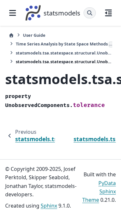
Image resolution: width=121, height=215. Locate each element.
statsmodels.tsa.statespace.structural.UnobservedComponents (64, 53)
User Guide (34, 35)
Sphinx (49, 205)
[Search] (90, 12)
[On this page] (108, 12)
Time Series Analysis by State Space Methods (64, 44)
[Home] (11, 35)
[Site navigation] (12, 12)
